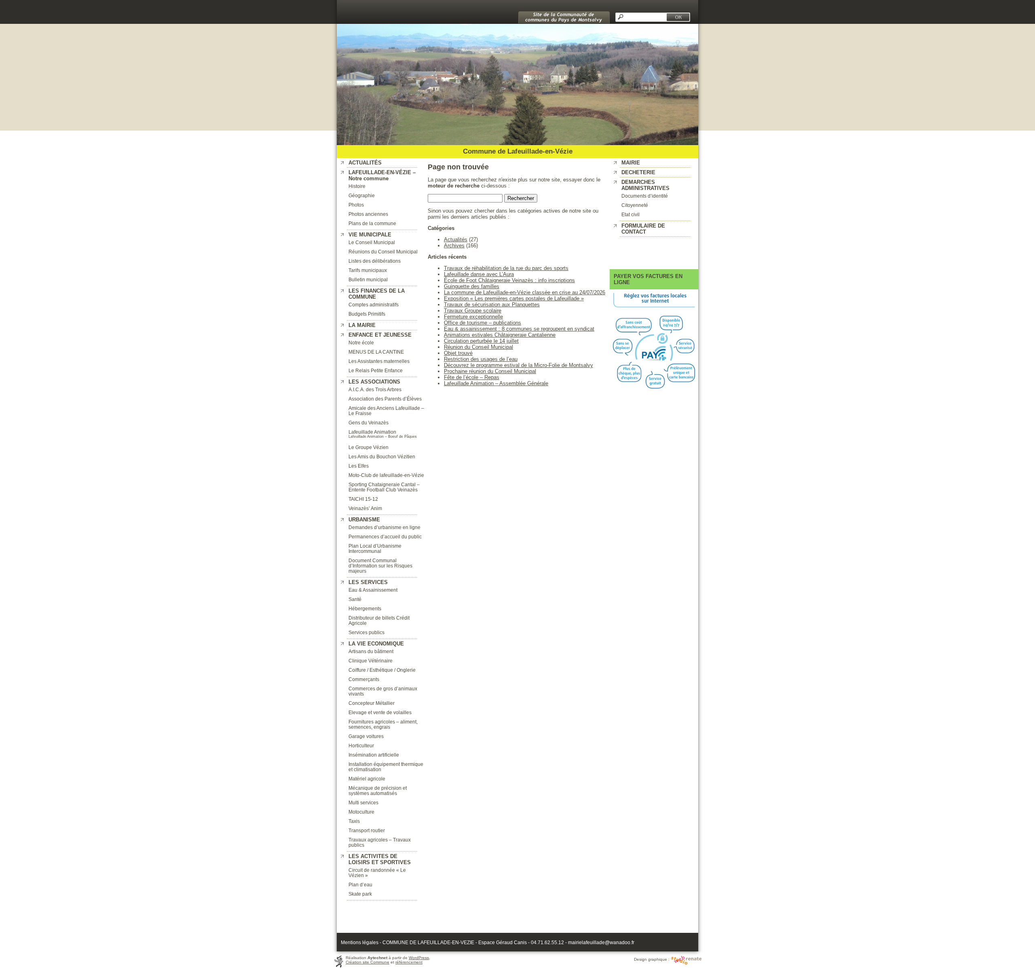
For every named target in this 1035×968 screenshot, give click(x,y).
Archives (454, 246)
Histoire (357, 186)
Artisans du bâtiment (371, 651)
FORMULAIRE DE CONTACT (643, 229)
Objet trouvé (458, 353)
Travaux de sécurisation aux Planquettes (492, 305)
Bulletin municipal (368, 279)
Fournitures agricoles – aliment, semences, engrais (383, 724)
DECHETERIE (638, 172)
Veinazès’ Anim (365, 508)
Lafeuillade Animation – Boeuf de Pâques (383, 436)
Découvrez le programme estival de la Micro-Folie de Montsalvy (518, 365)
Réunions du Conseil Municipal (383, 251)
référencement (408, 962)
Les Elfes (359, 465)
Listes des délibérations (375, 261)
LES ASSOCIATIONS (374, 382)
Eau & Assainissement (373, 590)
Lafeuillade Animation (372, 431)
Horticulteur (361, 745)
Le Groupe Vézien (369, 447)
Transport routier (367, 830)
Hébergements (365, 608)
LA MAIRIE (362, 325)
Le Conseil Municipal (372, 242)
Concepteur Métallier (372, 703)
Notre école (361, 342)
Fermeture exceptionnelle (473, 317)
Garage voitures (366, 736)
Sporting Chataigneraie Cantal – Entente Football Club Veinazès (384, 487)
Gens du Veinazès (369, 422)
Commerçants (364, 679)
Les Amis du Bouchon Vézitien (382, 456)
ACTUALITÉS (365, 163)
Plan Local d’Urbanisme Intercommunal (375, 548)
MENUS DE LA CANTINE (376, 351)
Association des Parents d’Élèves (385, 398)
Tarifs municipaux (368, 270)
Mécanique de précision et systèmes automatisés (378, 790)
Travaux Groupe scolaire (472, 311)
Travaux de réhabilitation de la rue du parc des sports (506, 268)
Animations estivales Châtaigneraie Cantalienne (500, 335)
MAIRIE (630, 163)
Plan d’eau (360, 884)
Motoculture (361, 811)
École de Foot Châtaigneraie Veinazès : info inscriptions (509, 280)
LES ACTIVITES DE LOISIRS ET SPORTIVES (380, 859)
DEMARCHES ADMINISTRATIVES (645, 185)
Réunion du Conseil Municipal (478, 347)
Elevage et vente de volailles (380, 712)
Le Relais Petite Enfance (376, 370)
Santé (355, 599)
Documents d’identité (644, 195)
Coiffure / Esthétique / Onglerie (382, 670)
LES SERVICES (368, 582)
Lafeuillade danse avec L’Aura (479, 274)
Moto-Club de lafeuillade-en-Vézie (386, 475)
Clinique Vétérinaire (371, 660)
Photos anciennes (368, 214)
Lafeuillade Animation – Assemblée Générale (496, 383)
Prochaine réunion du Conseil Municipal (490, 371)
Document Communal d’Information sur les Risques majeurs (380, 566)
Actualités (455, 239)
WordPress (419, 957)
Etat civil (630, 214)
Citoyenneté (634, 205)
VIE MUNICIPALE (370, 235)
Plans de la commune (372, 223)
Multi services (363, 802)
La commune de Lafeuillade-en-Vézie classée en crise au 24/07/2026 (524, 292)
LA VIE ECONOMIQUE (376, 644)
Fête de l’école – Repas (471, 377)
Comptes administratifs (374, 304)
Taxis (354, 821)
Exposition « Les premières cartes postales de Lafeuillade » (514, 298)
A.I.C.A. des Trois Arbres (375, 389)
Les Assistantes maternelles (379, 361)
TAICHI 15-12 (363, 499)
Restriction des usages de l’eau (481, 359)
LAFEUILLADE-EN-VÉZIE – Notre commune (382, 175)
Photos (356, 204)
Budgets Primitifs (367, 313)
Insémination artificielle (374, 754)
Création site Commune (367, 962)
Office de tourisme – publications (482, 323)
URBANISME (364, 520)
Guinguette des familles (471, 286)
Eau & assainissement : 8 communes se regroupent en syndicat (519, 329)
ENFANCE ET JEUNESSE (380, 335)
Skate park (360, 893)
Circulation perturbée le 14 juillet (481, 341)
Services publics (366, 632)
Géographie (362, 195)
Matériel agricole (367, 778)
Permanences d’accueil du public (385, 536)
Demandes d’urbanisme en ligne (384, 527)
